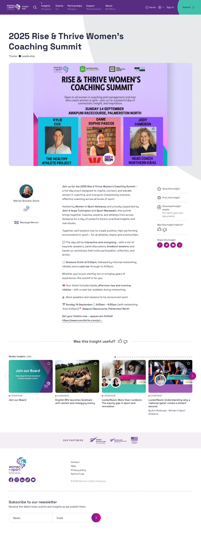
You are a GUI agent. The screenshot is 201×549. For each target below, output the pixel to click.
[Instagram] (16, 479)
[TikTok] (27, 479)
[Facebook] (11, 479)
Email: (60, 518)
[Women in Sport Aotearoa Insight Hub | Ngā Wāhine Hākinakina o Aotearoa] (18, 7)
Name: (17, 518)
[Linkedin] (22, 479)
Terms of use (77, 473)
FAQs (73, 466)
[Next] (192, 376)
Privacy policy (78, 470)
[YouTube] (33, 479)
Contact (75, 462)
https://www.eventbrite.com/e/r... (82, 320)
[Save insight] (48, 363)
